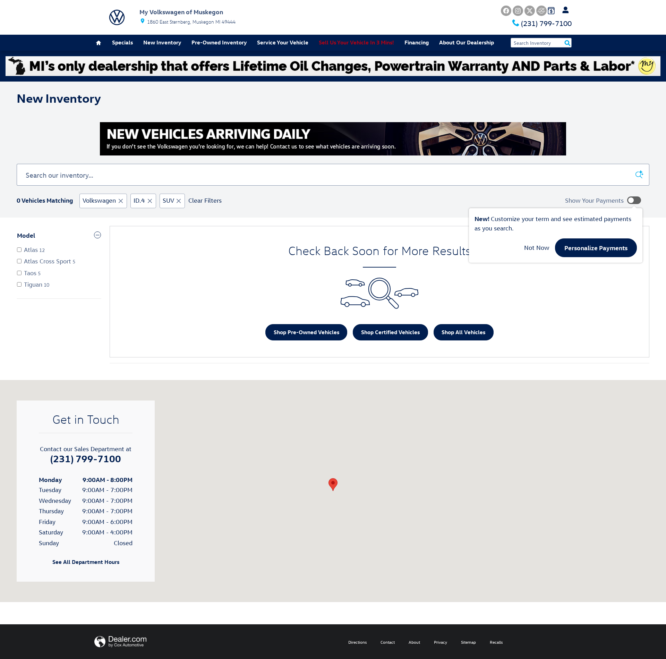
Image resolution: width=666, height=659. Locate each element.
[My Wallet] (551, 10)
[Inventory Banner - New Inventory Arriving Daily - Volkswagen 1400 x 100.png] (333, 138)
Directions (357, 642)
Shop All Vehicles (463, 332)
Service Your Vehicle (282, 42)
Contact (388, 642)
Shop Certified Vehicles (390, 332)
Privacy (440, 642)
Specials (122, 42)
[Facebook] (506, 11)
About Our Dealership (466, 42)
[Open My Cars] (564, 10)
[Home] (116, 17)
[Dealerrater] (541, 11)
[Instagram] (518, 11)
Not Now (536, 247)
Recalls (496, 642)
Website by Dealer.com (120, 641)
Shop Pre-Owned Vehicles (306, 332)
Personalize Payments (595, 248)
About (414, 642)
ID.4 (139, 200)
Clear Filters (205, 200)
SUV (168, 200)
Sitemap (468, 642)
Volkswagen (99, 200)
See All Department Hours (85, 561)
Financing (416, 42)
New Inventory (162, 42)
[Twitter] (529, 11)
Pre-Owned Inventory (219, 42)
